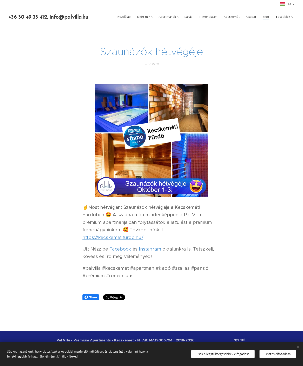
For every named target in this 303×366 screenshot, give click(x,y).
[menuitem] (125, 17)
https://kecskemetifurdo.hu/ (112, 237)
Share (93, 297)
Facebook (120, 249)
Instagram (150, 249)
